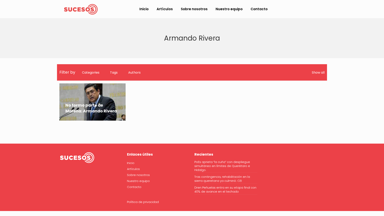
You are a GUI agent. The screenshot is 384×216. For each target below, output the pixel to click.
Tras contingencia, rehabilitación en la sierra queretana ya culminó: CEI (222, 179)
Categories (90, 72)
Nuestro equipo (138, 181)
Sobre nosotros (138, 175)
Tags (114, 72)
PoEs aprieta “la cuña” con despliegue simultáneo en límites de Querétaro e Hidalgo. (222, 166)
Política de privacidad (143, 202)
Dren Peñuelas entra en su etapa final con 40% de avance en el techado (225, 190)
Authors (134, 72)
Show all (318, 72)
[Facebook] (62, 174)
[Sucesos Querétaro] (80, 9)
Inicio (130, 163)
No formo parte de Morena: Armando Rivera (91, 108)
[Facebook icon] (344, 9)
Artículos (133, 169)
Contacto (134, 187)
